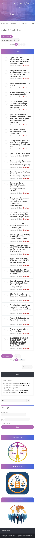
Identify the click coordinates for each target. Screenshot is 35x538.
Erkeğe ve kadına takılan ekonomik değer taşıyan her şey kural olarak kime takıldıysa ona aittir (20, 73)
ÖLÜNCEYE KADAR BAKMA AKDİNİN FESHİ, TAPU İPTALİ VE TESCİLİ (20, 272)
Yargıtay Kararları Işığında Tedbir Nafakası (19, 330)
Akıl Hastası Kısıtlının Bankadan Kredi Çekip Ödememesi (18, 132)
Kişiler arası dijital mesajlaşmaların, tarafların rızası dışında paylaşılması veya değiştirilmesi (19, 60)
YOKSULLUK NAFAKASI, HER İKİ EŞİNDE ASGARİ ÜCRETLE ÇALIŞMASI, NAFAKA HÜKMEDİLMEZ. (20, 249)
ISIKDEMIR (26, 156)
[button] (24, 44)
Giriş (2, 408)
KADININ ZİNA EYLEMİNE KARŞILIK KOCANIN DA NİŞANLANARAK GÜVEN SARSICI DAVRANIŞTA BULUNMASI (19, 342)
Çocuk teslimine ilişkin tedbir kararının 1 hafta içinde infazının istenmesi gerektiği (20, 163)
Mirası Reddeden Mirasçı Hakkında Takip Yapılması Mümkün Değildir (19, 226)
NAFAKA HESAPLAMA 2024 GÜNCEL (20, 84)
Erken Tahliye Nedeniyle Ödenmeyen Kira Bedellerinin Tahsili (20, 296)
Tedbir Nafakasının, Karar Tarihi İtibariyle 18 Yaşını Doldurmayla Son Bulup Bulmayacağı (19, 105)
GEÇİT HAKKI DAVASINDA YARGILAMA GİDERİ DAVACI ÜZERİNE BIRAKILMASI (20, 261)
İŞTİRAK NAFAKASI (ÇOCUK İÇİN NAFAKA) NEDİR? (20, 94)
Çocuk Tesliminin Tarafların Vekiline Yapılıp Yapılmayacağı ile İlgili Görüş (20, 174)
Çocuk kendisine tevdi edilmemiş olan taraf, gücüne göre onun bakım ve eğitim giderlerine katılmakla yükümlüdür (20, 118)
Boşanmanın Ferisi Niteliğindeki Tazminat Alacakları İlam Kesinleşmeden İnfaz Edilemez (18, 187)
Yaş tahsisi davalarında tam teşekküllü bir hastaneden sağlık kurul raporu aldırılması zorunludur (20, 308)
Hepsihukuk (26, 66)
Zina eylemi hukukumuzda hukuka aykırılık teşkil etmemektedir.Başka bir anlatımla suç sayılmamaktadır (19, 202)
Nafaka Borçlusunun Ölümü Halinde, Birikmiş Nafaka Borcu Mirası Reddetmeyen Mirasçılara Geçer (20, 284)
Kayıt (7, 408)
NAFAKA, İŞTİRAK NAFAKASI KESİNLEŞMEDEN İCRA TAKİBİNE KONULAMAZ (20, 237)
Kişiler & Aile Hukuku (11, 30)
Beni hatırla (6, 423)
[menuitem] (30, 3)
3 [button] (21, 44)
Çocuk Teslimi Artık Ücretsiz (20, 154)
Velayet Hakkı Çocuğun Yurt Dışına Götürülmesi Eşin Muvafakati (20, 320)
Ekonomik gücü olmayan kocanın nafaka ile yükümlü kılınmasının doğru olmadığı (20, 215)
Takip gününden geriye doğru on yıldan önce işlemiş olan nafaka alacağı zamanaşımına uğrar (20, 144)
